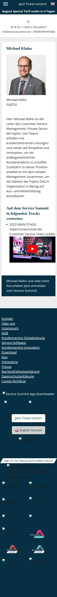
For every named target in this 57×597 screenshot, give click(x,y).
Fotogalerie (10, 362)
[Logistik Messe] (41, 521)
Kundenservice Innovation (21, 347)
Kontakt (7, 318)
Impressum (10, 328)
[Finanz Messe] (15, 521)
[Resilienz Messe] (41, 551)
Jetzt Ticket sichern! (33, 4)
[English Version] (53, 4)
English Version (31, 430)
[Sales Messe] (15, 565)
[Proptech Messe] (15, 551)
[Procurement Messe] (41, 536)
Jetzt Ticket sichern (28, 418)
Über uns (8, 323)
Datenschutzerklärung (18, 376)
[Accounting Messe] (15, 489)
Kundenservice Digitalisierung (23, 338)
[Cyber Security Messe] (41, 506)
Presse (6, 367)
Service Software (14, 342)
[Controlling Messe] (15, 506)
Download (9, 352)
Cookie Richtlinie (14, 381)
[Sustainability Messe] (41, 565)
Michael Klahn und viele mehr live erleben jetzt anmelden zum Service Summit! (27, 286)
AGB (5, 333)
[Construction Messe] (41, 489)
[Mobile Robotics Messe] (15, 536)
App (4, 357)
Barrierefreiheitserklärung (21, 371)
